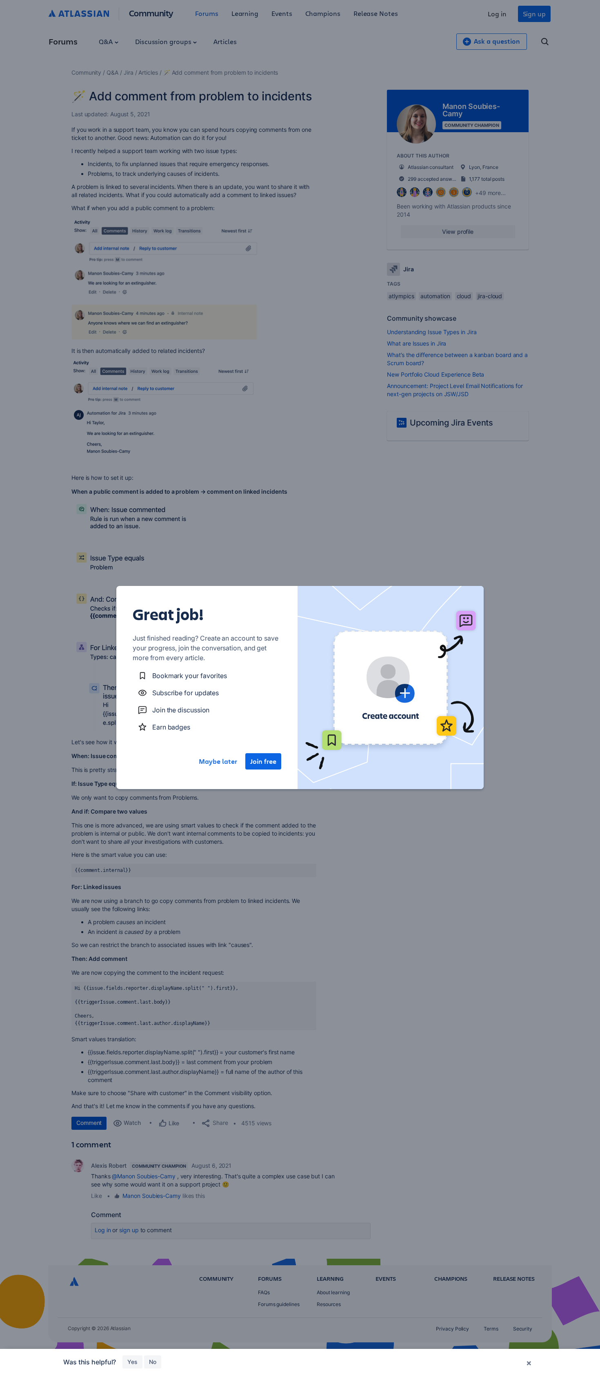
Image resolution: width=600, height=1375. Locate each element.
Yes (132, 1361)
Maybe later (218, 761)
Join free (263, 761)
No (152, 1361)
